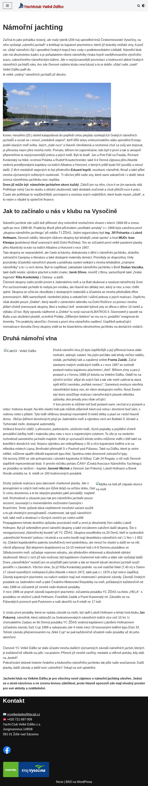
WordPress (84, 781)
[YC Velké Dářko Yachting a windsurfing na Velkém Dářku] (41, 6)
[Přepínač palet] (143, 5)
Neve (59, 781)
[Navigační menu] (7, 5)
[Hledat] (138, 5)
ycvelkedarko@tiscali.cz (23, 714)
